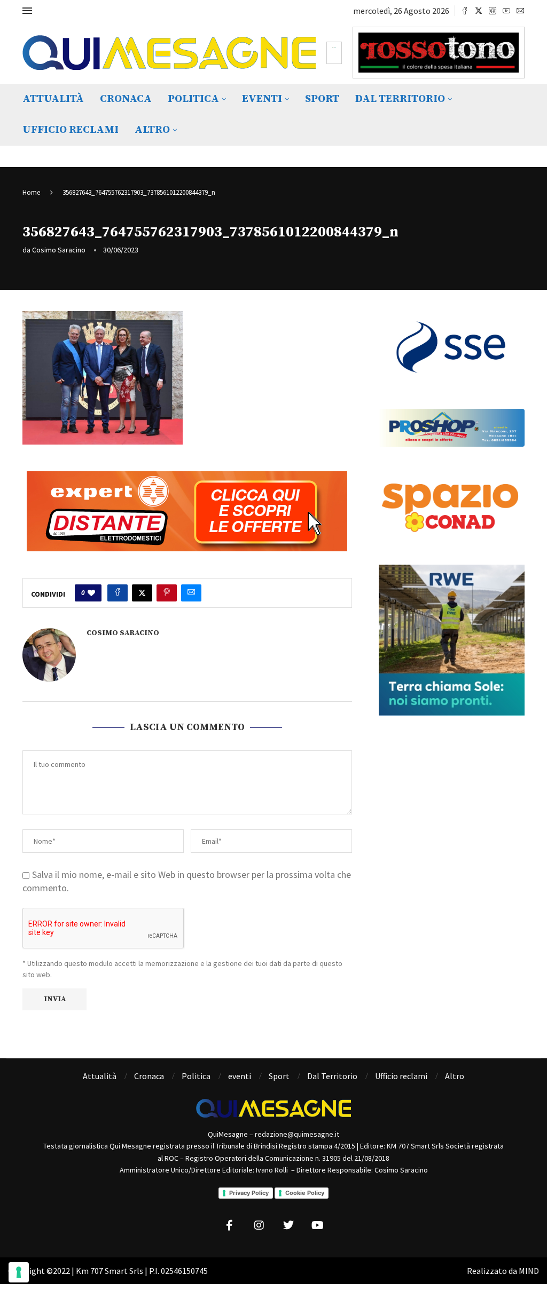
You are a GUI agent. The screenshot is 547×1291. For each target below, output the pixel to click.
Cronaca (126, 99)
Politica (193, 99)
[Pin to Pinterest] (167, 592)
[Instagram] (492, 10)
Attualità (53, 99)
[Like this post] (91, 592)
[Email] (520, 10)
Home (31, 192)
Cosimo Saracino (58, 250)
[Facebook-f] (229, 1225)
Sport (322, 99)
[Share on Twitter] (142, 592)
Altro (152, 130)
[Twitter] (478, 10)
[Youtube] (506, 10)
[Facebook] (464, 10)
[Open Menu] (27, 10)
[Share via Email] (191, 592)
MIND (529, 1270)
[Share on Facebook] (117, 592)
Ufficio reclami (70, 130)
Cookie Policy (304, 1193)
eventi (262, 99)
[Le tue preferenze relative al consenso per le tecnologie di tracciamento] (19, 1272)
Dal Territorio (400, 99)
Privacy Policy (249, 1193)
